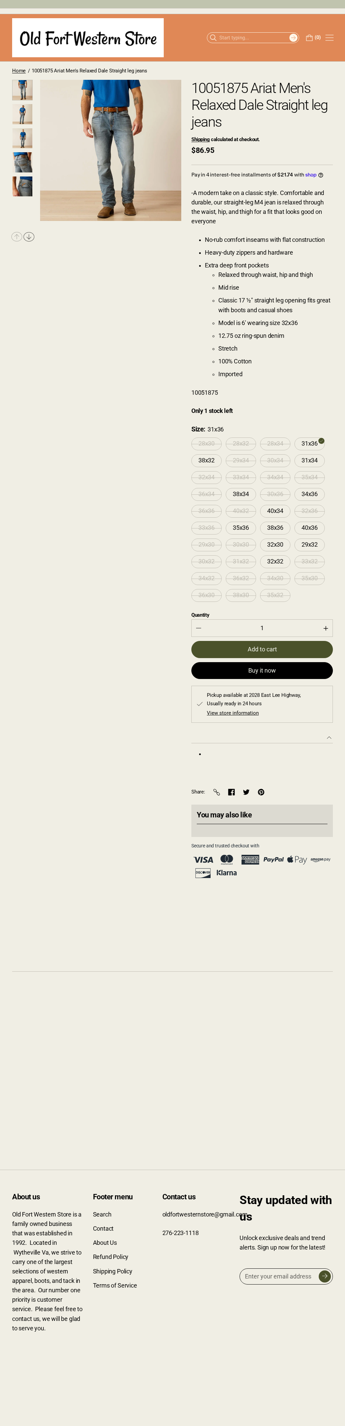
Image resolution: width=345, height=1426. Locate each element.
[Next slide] (29, 236)
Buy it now (262, 670)
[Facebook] (231, 792)
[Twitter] (246, 792)
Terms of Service (115, 1285)
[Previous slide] (16, 236)
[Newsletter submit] (325, 1276)
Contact (103, 1228)
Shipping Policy (112, 1271)
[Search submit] (293, 38)
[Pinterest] (261, 792)
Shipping (200, 139)
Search (102, 1214)
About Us (105, 1242)
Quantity (200, 615)
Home (19, 71)
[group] (22, 90)
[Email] (216, 792)
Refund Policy (111, 1257)
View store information (233, 713)
